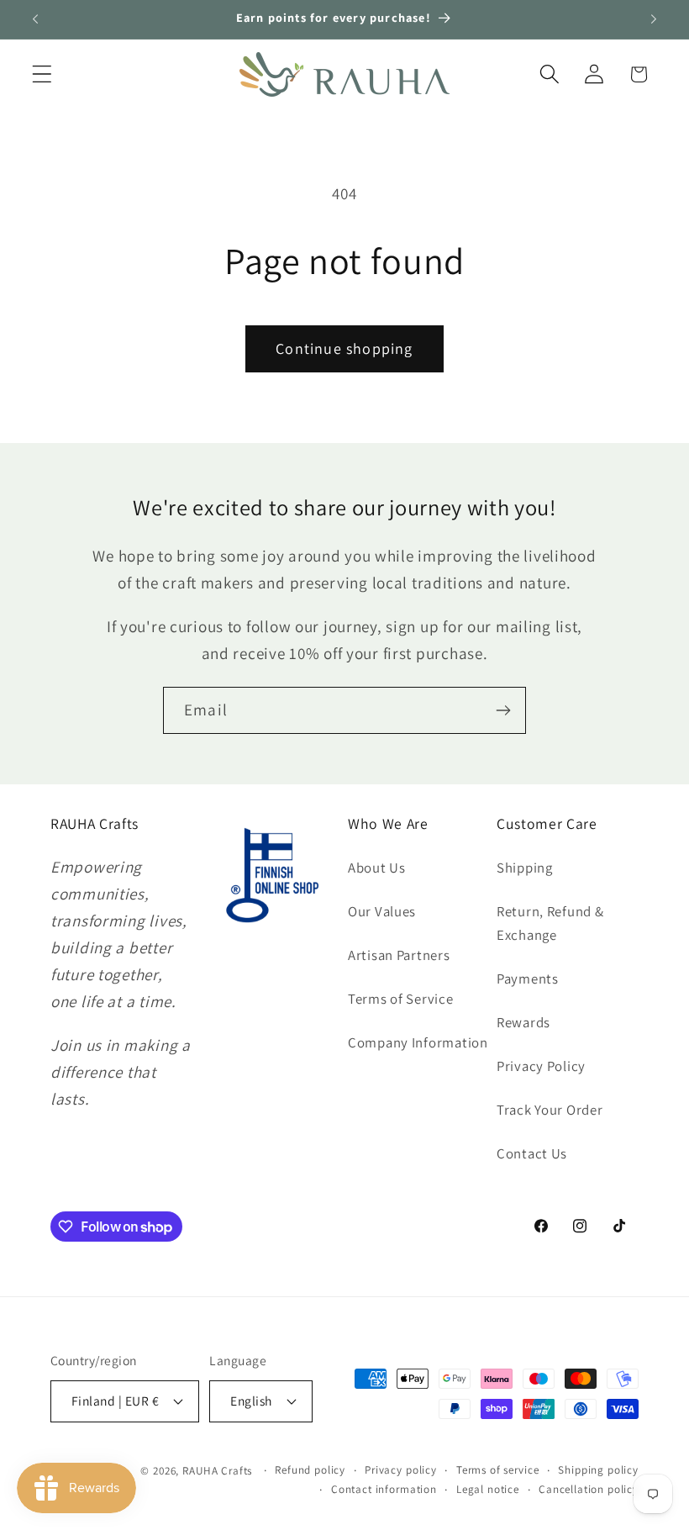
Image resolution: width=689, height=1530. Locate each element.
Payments (528, 978)
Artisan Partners (399, 955)
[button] (42, 74)
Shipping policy (598, 1470)
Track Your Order (550, 1109)
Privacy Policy (541, 1066)
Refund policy (310, 1470)
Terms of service (497, 1470)
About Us (377, 867)
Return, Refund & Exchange (550, 923)
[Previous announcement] (35, 19)
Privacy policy (401, 1470)
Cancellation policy (589, 1489)
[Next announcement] (653, 19)
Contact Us (532, 1153)
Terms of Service (401, 998)
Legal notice (487, 1489)
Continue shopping (344, 348)
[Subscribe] (503, 710)
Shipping (525, 867)
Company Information (418, 1042)
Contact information (384, 1489)
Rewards (523, 1022)
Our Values (382, 911)
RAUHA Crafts (217, 1471)
